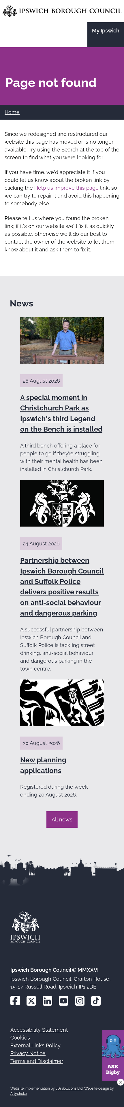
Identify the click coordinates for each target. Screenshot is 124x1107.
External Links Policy (35, 1045)
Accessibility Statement (39, 1030)
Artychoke (18, 1094)
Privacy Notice (28, 1053)
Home (12, 112)
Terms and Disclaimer (36, 1061)
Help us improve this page (66, 188)
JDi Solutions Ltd (69, 1088)
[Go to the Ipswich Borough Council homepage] (62, 11)
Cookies (20, 1038)
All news (62, 819)
